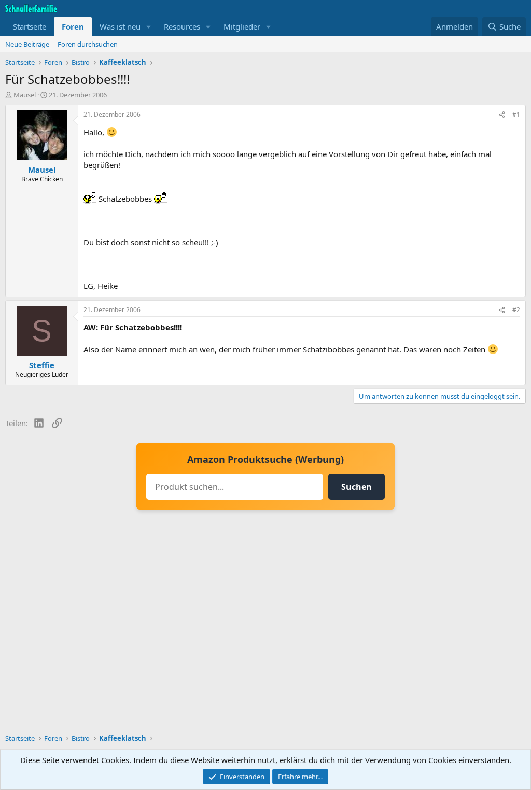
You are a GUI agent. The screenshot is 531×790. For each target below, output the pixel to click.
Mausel (24, 95)
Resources (182, 26)
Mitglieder (241, 26)
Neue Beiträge (27, 44)
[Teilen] (502, 115)
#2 (516, 309)
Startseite (29, 26)
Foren (73, 26)
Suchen (356, 486)
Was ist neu (120, 26)
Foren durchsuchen (88, 44)
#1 (516, 114)
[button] (149, 26)
